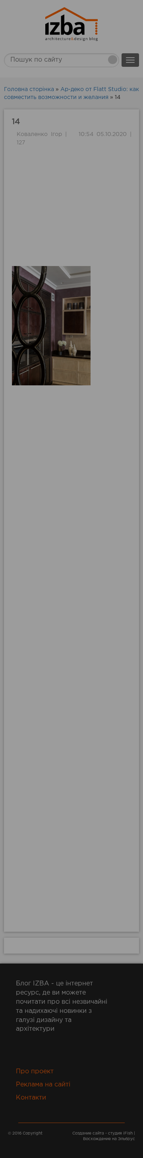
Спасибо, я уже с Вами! (71, 161)
